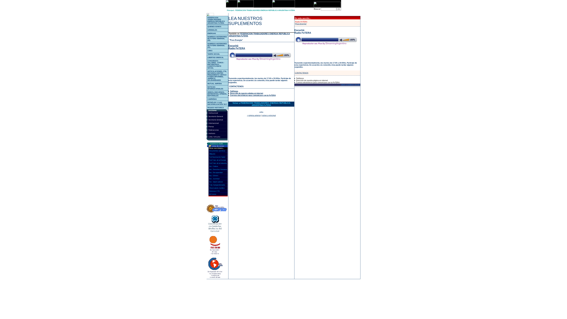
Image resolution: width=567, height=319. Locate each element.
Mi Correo (212, 194)
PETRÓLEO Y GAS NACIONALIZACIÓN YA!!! (217, 103)
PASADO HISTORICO (215, 108)
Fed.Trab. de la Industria (218, 163)
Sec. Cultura (213, 166)
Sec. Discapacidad (216, 172)
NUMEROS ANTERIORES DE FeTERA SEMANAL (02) (217, 38)
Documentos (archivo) (217, 151)
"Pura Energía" (236, 40)
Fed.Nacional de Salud (217, 157)
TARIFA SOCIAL (213, 54)
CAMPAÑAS (212, 99)
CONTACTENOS (236, 86)
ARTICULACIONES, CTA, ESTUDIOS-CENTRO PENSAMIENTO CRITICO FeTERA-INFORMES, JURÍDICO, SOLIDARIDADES (217, 75)
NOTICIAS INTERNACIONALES (215, 88)
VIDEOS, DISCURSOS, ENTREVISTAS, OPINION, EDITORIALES (217, 94)
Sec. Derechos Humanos (218, 169)
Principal (230, 10)
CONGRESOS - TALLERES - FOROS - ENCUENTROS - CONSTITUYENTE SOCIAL (215, 64)
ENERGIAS (211, 33)
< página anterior (254, 115)
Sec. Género (213, 175)
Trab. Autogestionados (217, 185)
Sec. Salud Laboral (216, 182)
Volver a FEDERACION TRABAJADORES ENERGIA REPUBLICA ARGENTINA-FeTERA (261, 104)
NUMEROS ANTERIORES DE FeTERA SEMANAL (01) (217, 45)
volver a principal (269, 115)
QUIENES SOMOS (214, 26)
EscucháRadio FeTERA (236, 47)
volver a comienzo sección (350, 85)
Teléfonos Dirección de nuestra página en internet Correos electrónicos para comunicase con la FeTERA (253, 93)
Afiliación (212, 154)
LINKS (209, 51)
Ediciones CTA (214, 191)
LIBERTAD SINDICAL (215, 57)
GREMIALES (212, 30)
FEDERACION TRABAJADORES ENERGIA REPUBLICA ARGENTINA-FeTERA (265, 10)
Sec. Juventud (214, 179)
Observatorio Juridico (217, 188)
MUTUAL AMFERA (214, 83)
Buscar (317, 9)
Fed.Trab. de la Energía (217, 160)
